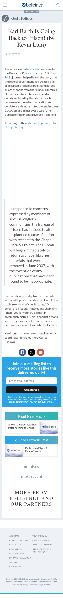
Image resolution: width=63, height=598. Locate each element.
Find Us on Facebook (20, 558)
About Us (14, 536)
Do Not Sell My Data (42, 544)
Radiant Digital (17, 566)
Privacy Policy (39, 536)
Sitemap (13, 562)
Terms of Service (40, 540)
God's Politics (14, 53)
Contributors (16, 553)
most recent (31, 476)
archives (31, 466)
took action (33, 69)
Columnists (31, 12)
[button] (58, 5)
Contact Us (15, 544)
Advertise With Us (18, 540)
